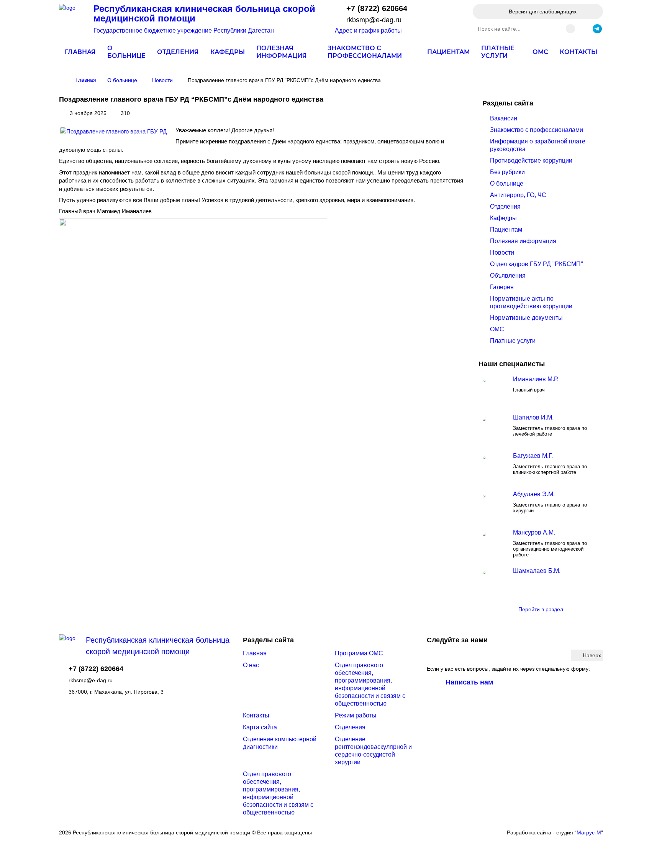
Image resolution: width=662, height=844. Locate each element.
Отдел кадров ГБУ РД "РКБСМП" (536, 264)
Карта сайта (260, 727)
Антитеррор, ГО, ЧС (518, 195)
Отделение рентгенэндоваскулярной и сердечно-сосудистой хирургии (373, 750)
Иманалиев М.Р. (536, 379)
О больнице (126, 51)
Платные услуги (498, 51)
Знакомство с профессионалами (365, 51)
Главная (80, 52)
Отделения (178, 52)
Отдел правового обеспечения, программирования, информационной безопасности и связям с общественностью (370, 684)
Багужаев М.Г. (533, 455)
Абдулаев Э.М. (534, 494)
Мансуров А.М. (534, 532)
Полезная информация (281, 51)
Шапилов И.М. (533, 417)
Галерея (502, 287)
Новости (502, 252)
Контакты (578, 52)
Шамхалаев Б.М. (536, 571)
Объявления (508, 275)
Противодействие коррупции (531, 160)
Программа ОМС (359, 653)
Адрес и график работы (368, 30)
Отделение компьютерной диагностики (279, 743)
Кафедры (227, 52)
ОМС (540, 52)
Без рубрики (507, 172)
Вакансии (503, 118)
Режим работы (356, 715)
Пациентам (448, 52)
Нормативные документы (526, 317)
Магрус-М (589, 832)
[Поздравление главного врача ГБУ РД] (113, 131)
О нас (251, 665)
